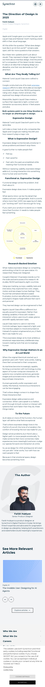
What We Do (10, 636)
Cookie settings (23, 676)
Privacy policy (8, 667)
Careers (7, 641)
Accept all (22, 682)
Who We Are (10, 631)
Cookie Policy (8, 670)
